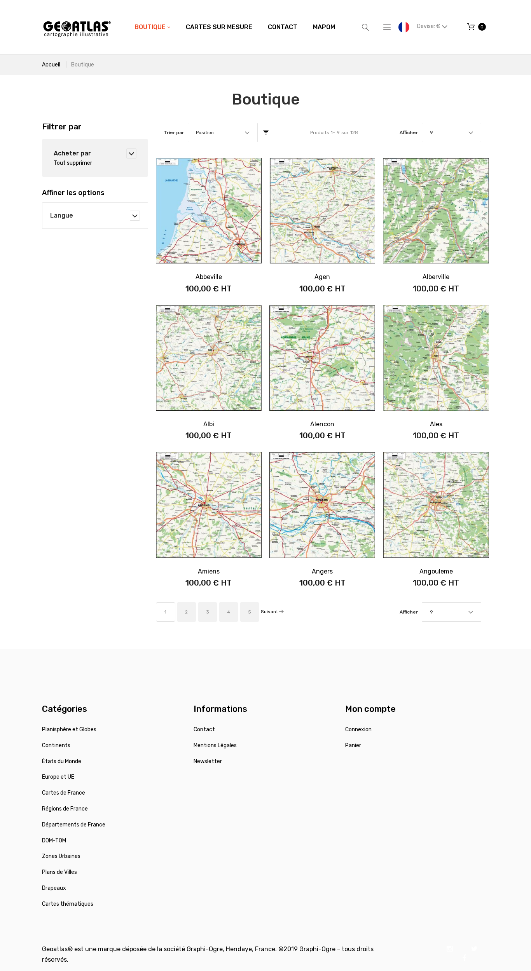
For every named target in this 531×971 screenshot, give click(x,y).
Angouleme (436, 571)
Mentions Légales (215, 745)
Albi (208, 424)
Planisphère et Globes (69, 729)
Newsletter (208, 761)
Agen (322, 277)
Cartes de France (63, 793)
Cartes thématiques (67, 904)
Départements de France (73, 824)
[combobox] (223, 132)
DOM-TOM (54, 840)
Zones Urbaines (61, 856)
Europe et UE (58, 777)
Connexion (358, 729)
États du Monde (61, 761)
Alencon (322, 424)
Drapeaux (54, 888)
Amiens (209, 571)
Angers (322, 571)
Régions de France (65, 808)
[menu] (235, 27)
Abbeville (209, 277)
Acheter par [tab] (72, 153)
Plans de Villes (59, 872)
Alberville (436, 277)
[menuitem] (152, 27)
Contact (204, 729)
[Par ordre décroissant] (266, 132)
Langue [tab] (61, 215)
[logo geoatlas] (77, 27)
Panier (353, 745)
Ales (436, 424)
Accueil (51, 64)
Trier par (174, 132)
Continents (56, 745)
